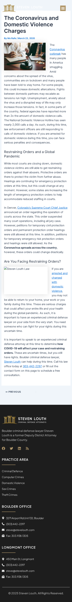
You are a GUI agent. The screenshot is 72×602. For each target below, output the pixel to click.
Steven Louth (12, 361)
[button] (63, 8)
